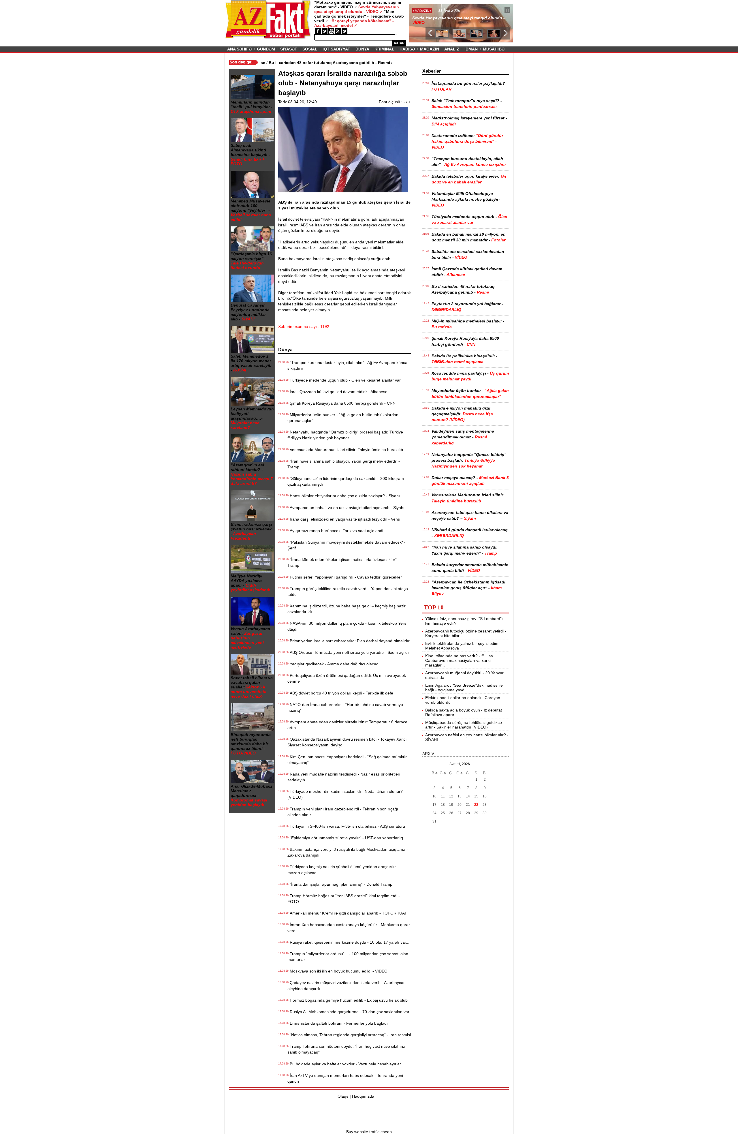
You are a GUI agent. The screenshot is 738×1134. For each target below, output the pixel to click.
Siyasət (288, 49)
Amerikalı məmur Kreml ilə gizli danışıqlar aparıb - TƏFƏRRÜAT (347, 913)
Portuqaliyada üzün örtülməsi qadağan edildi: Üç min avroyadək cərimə (346, 678)
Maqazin (429, 49)
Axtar (399, 43)
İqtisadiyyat (336, 49)
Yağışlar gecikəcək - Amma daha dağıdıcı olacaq (333, 664)
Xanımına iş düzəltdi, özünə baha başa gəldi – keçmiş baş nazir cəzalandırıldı (346, 609)
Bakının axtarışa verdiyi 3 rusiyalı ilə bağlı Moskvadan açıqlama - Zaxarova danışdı (347, 852)
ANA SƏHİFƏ (239, 49)
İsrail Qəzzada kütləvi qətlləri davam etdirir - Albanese (337, 391)
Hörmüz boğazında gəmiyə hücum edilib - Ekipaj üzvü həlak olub (347, 1000)
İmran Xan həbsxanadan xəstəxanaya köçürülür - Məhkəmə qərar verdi (348, 927)
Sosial (309, 49)
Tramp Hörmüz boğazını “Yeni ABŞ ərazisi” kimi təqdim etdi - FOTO (343, 898)
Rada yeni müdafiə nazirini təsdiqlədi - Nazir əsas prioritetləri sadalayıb (343, 777)
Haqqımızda (363, 1096)
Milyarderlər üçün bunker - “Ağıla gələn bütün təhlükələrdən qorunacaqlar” (342, 417)
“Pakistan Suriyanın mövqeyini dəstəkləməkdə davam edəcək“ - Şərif (346, 545)
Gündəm (266, 49)
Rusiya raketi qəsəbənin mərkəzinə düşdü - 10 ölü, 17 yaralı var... (348, 942)
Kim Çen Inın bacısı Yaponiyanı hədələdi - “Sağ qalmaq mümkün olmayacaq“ (347, 759)
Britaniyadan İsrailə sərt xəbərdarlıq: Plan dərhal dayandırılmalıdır (348, 641)
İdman (471, 49)
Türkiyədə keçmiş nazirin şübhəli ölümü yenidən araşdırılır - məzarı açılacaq (342, 869)
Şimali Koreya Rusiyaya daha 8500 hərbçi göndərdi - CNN (341, 403)
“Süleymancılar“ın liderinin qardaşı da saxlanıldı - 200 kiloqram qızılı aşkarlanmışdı (345, 481)
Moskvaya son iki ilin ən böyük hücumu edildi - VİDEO (337, 971)
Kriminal (384, 49)
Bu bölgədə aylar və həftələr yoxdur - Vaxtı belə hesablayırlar (344, 1064)
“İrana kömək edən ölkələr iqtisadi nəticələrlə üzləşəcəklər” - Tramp (343, 562)
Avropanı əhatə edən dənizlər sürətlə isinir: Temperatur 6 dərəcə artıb (347, 725)
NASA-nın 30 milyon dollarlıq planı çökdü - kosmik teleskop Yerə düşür (346, 626)
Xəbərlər (431, 71)
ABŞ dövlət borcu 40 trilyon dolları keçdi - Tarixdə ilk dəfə (340, 693)
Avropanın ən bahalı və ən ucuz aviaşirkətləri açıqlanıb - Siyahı (345, 507)
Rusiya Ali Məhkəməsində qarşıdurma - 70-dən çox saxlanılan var (348, 1011)
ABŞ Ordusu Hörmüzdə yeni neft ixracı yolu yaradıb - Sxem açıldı (348, 652)
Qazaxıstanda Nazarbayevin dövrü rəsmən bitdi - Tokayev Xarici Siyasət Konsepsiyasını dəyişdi (346, 742)
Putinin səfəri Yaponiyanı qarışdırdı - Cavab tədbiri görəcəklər (344, 577)
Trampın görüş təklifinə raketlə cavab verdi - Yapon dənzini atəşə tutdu (347, 591)
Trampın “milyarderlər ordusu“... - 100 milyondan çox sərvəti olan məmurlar (347, 956)
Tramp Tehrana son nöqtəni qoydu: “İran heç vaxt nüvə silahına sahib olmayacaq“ (346, 1049)
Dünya (362, 49)
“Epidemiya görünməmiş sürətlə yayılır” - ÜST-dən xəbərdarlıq (345, 838)
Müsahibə (493, 49)
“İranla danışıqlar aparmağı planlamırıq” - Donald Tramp (339, 884)
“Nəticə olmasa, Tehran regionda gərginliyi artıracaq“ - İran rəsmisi (349, 1034)
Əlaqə (343, 1096)
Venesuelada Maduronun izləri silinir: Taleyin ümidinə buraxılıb (345, 449)
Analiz (451, 49)
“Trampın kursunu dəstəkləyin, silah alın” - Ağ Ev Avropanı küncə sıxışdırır (347, 365)
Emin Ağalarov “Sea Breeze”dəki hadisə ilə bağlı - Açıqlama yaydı (464, 687)
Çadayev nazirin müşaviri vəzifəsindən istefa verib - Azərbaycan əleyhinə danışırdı (346, 985)
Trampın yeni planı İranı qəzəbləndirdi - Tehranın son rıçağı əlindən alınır (342, 812)
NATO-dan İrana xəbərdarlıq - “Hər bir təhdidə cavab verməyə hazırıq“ (345, 707)
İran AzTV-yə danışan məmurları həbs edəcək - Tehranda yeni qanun (345, 1078)
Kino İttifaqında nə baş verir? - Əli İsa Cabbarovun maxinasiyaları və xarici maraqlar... (459, 660)
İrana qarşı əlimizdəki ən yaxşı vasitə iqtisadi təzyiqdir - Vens (343, 519)
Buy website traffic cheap (369, 1131)
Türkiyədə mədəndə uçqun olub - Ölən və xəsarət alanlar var (344, 380)
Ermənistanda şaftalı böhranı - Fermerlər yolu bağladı (337, 1023)
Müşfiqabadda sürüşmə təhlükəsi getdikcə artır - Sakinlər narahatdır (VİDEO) (463, 724)
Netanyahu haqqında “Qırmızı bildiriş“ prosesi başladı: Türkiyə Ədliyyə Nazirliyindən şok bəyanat (345, 435)
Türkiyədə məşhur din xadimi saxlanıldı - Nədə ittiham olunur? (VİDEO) (345, 794)
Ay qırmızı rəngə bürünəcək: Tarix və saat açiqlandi (335, 530)
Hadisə (407, 49)
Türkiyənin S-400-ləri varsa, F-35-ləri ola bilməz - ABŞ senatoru (346, 826)
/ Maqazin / (422, 10)
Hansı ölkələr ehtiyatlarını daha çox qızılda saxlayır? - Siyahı (343, 495)
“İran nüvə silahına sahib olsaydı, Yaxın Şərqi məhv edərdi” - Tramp (343, 464)
